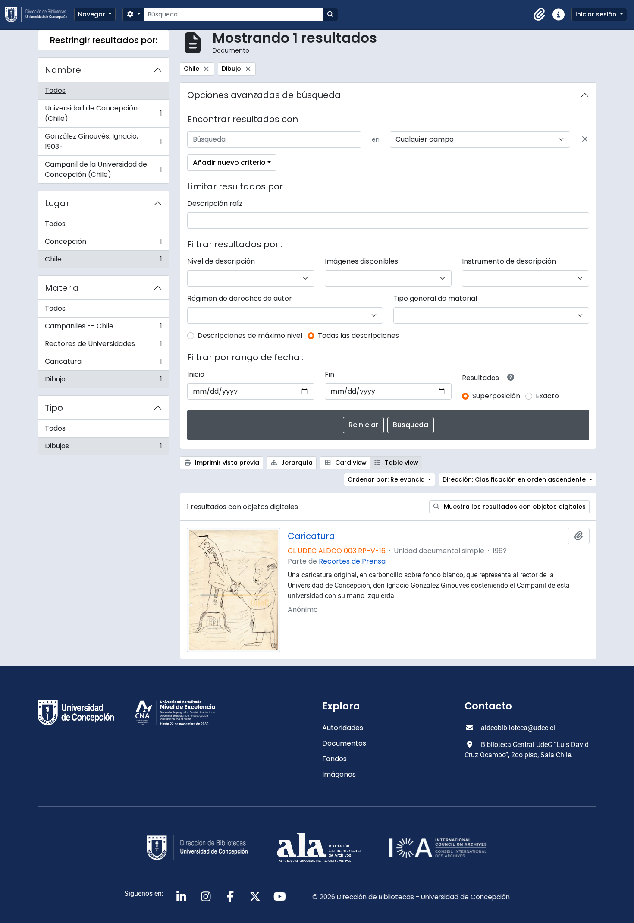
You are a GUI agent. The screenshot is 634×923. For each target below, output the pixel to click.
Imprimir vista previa (226, 462)
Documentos (344, 743)
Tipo (54, 408)
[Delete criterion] (585, 139)
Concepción (103, 243)
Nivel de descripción (221, 261)
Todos (55, 90)
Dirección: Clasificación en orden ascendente (515, 479)
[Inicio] (39, 14)
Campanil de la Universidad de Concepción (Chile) (103, 169)
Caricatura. (312, 536)
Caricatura (103, 363)
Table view (400, 462)
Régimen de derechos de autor (239, 298)
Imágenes (339, 774)
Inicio (195, 374)
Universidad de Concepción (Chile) (103, 113)
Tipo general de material (435, 298)
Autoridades (342, 728)
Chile (103, 261)
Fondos (334, 759)
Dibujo (103, 381)
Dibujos (103, 448)
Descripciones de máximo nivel (250, 335)
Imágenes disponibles (361, 261)
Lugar (57, 203)
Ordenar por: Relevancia (387, 479)
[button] (539, 14)
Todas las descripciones (358, 335)
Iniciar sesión (596, 14)
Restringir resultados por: (103, 40)
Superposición (496, 396)
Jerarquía (296, 462)
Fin (329, 374)
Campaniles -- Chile (103, 328)
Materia (62, 288)
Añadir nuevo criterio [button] (229, 162)
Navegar (92, 14)
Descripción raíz (214, 203)
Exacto (547, 396)
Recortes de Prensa (352, 561)
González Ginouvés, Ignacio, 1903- (103, 141)
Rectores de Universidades (103, 346)
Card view (350, 462)
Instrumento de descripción (509, 261)
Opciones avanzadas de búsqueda (264, 95)
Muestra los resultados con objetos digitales (514, 506)
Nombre (63, 70)
